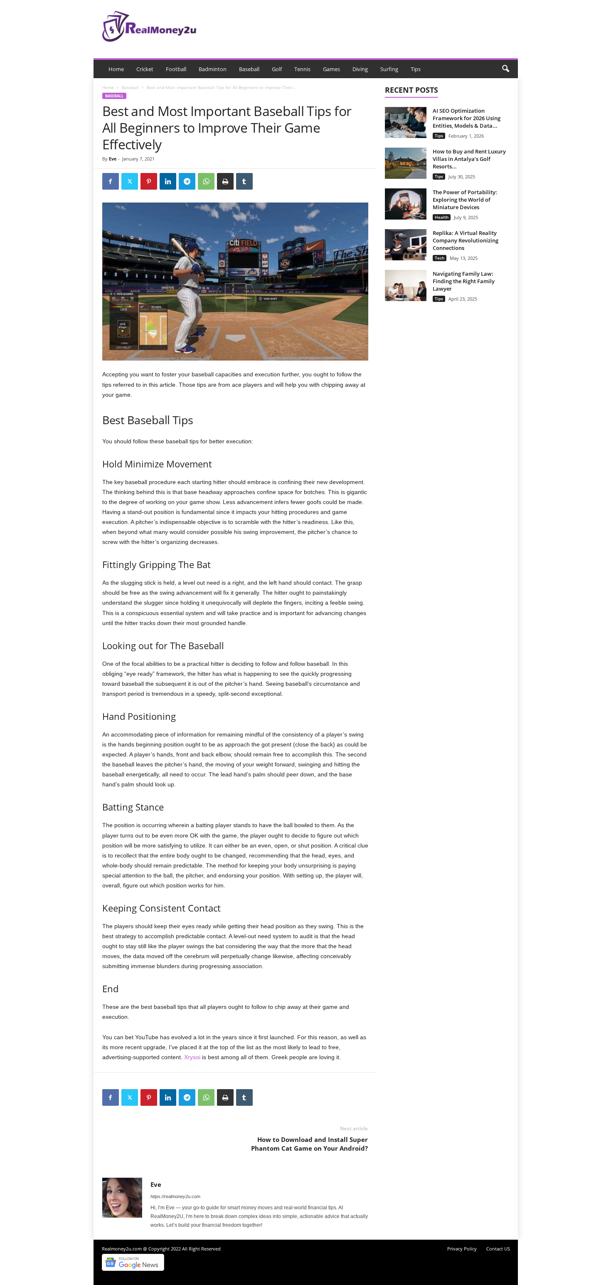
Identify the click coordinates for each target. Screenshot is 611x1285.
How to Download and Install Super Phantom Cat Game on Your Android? (309, 1143)
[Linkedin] (168, 181)
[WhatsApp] (206, 181)
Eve (113, 159)
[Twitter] (129, 181)
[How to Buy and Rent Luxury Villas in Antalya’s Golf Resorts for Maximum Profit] (405, 163)
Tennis (302, 69)
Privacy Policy (462, 1248)
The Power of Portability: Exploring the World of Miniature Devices (465, 199)
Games (331, 69)
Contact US (498, 1248)
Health (441, 217)
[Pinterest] (148, 181)
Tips (416, 69)
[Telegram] (187, 181)
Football (176, 69)
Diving (360, 69)
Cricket (144, 69)
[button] (505, 69)
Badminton (213, 69)
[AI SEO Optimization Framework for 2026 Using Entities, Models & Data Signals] (405, 122)
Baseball (249, 69)
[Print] (225, 181)
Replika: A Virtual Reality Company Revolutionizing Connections (465, 240)
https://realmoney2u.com (175, 1196)
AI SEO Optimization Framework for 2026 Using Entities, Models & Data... (466, 118)
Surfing (389, 69)
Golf (277, 69)
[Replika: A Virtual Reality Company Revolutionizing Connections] (405, 244)
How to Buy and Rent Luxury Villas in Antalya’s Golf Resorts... (469, 159)
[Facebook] (110, 181)
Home (116, 69)
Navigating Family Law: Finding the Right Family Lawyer (464, 281)
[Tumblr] (244, 181)
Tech (439, 258)
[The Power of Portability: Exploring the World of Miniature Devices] (405, 204)
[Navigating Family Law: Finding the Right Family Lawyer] (405, 285)
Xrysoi (192, 1057)
